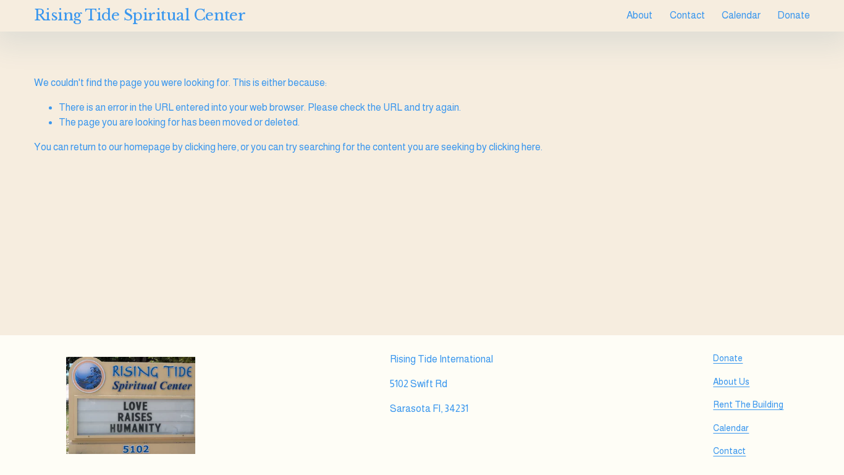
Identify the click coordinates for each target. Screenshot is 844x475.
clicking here (211, 147)
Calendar (741, 15)
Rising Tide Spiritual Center (139, 15)
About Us (731, 382)
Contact (687, 15)
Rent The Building (748, 404)
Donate (793, 15)
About (639, 15)
